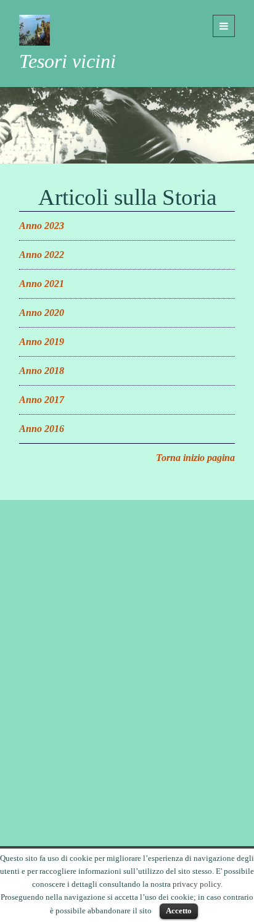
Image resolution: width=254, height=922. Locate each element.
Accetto (179, 910)
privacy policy (197, 884)
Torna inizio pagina (195, 457)
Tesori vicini (67, 61)
